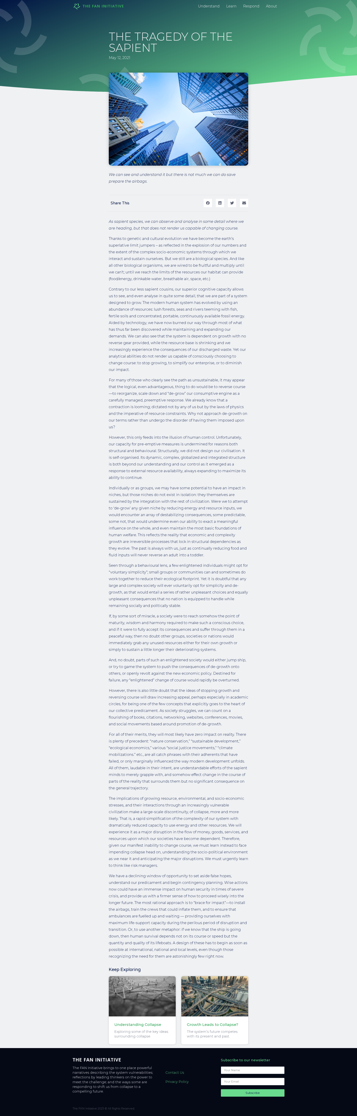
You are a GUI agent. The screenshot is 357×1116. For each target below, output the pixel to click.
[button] (103, 6)
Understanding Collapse (137, 1024)
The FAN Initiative (97, 1059)
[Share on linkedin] (220, 203)
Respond (251, 6)
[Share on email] (244, 203)
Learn (231, 6)
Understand (209, 6)
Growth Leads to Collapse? (212, 1024)
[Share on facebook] (208, 203)
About (271, 6)
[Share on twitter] (232, 203)
